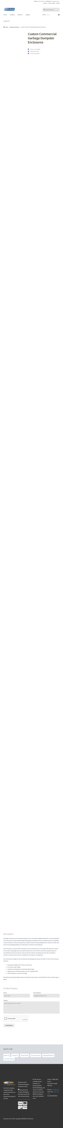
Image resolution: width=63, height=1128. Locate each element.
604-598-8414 (41, 1)
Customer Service (9, 1059)
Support (28, 14)
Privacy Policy (24, 1055)
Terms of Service (35, 1055)
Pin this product (34, 53)
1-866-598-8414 (54, 1)
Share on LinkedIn (35, 49)
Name (5, 993)
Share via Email (34, 51)
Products (12, 14)
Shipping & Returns (48, 1055)
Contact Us (6, 21)
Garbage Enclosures (14, 27)
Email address (37, 993)
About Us (20, 14)
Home (5, 14)
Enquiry (5, 1000)
